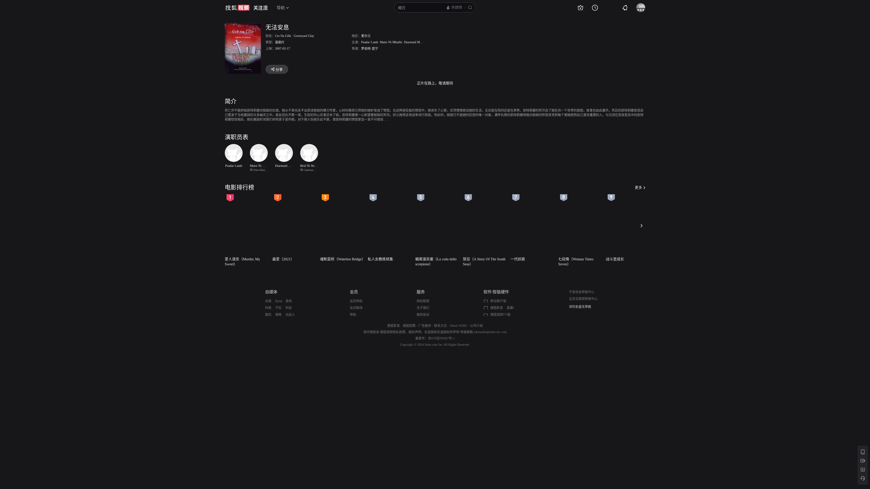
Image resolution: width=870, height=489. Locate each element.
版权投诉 (423, 314)
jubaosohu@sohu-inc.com (490, 332)
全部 (268, 301)
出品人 (290, 314)
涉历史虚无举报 (580, 306)
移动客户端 (498, 301)
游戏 (288, 301)
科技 (288, 307)
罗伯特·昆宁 (369, 48)
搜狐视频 (237, 8)
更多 (638, 187)
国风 (268, 314)
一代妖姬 (517, 259)
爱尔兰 (366, 36)
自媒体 (271, 292)
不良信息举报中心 (581, 292)
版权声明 (414, 332)
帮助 (353, 314)
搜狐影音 (496, 307)
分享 (279, 70)
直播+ (511, 307)
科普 (268, 307)
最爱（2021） (283, 259)
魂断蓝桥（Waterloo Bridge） (342, 259)
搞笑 (278, 314)
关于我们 (423, 307)
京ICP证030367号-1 (441, 338)
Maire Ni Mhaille (391, 42)
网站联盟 (423, 301)
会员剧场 (356, 307)
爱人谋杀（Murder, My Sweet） (242, 261)
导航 (281, 8)
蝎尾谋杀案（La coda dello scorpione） (436, 261)
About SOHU (458, 325)
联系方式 (440, 325)
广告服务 (424, 325)
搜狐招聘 (409, 325)
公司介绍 (476, 325)
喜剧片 (280, 42)
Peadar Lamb (369, 42)
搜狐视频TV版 (500, 314)
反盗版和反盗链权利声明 (441, 332)
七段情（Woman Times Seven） (575, 261)
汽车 (278, 307)
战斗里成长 (615, 259)
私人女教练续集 (380, 259)
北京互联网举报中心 (583, 298)
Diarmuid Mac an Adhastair (421, 42)
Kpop (278, 301)
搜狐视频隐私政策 (392, 332)
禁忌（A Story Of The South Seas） (484, 261)
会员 (354, 292)
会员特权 (356, 301)
